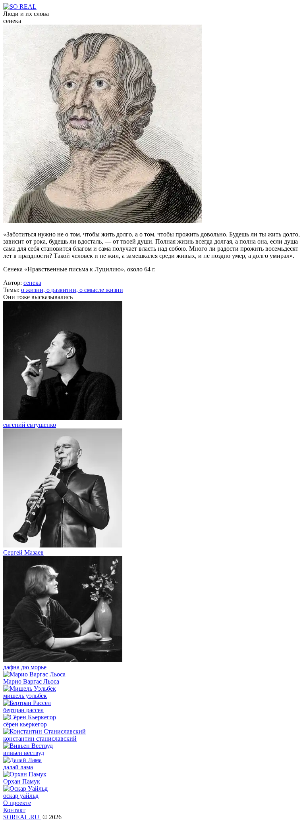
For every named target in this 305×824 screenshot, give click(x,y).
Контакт (14, 810)
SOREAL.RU (22, 817)
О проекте (17, 802)
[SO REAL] (20, 6)
